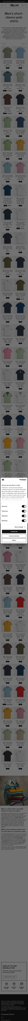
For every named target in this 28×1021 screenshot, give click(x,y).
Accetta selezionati (14, 536)
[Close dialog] (27, 498)
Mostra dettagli (19, 527)
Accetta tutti (14, 531)
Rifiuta (14, 540)
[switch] (24, 511)
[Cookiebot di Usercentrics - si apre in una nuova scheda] (19, 480)
